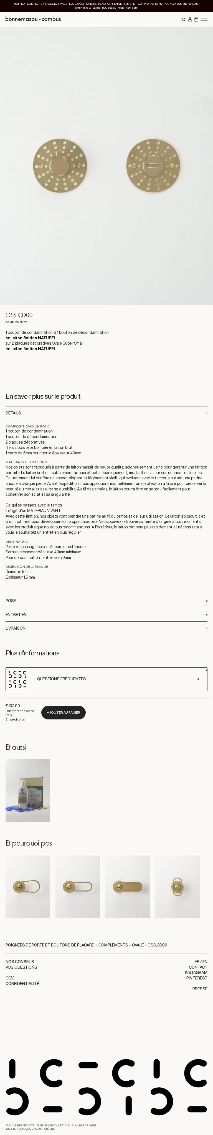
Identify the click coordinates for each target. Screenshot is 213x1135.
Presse (199, 989)
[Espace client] (190, 20)
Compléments (113, 945)
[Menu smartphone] (204, 19)
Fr (197, 962)
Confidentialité (22, 983)
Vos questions (21, 967)
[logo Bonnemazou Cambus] (33, 19)
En (204, 962)
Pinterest (196, 978)
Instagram (196, 972)
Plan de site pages (84, 1125)
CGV (10, 978)
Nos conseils (20, 962)
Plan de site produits (20, 1125)
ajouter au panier (63, 712)
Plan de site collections (53, 1125)
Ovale (138, 945)
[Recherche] (184, 20)
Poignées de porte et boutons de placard (50, 945)
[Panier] (196, 20)
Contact (198, 967)
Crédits (49, 1129)
